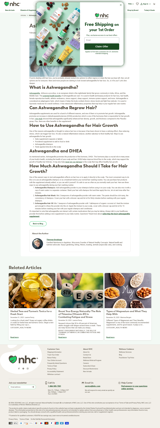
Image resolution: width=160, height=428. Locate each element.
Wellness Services (125, 352)
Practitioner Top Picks (126, 358)
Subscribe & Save (89, 366)
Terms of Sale (52, 366)
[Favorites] (137, 4)
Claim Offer (101, 46)
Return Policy (51, 358)
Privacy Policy (51, 369)
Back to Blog (38, 224)
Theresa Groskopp (54, 240)
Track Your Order (53, 355)
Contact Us (87, 355)
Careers (86, 363)
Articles (23, 15)
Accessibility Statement (55, 371)
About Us (86, 352)
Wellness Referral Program (92, 360)
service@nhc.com (92, 386)
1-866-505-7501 (54, 386)
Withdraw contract (53, 374)
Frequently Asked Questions (57, 363)
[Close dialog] (121, 5)
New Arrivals (87, 371)
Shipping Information (54, 352)
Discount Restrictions (90, 369)
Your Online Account (54, 360)
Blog (120, 355)
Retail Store (87, 358)
